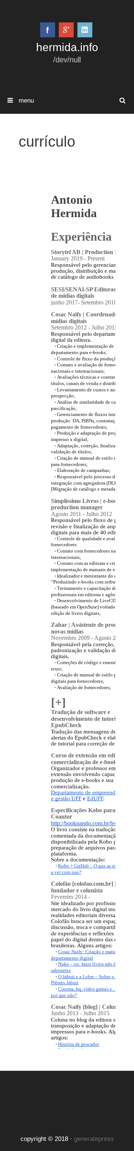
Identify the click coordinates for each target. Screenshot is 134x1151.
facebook (47, 29)
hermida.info (67, 47)
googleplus (66, 29)
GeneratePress (94, 1138)
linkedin (84, 29)
